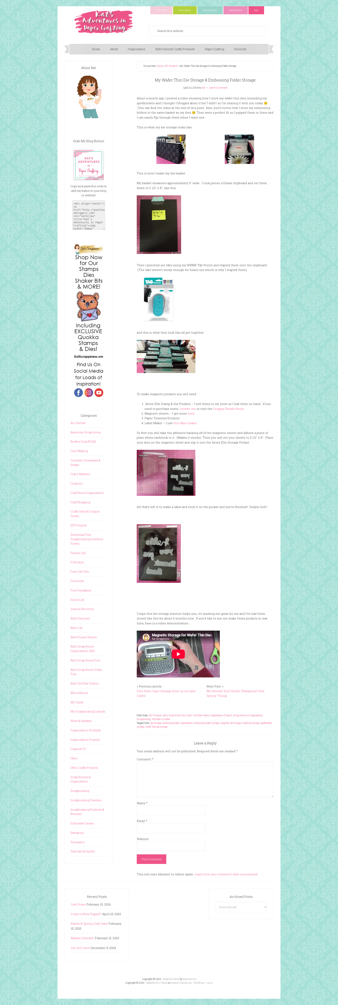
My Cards (76, 702)
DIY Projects (155, 715)
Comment (145, 759)
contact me (188, 409)
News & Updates (81, 721)
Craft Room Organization (87, 493)
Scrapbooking (143, 719)
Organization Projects (221, 715)
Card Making (79, 451)
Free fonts (77, 581)
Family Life (78, 553)
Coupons (76, 483)
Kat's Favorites (80, 618)
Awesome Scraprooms (85, 432)
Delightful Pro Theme (156, 982)
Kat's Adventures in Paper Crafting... (103, 22)
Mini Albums (79, 693)
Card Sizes (78, 904)
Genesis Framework (181, 982)
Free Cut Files (79, 571)
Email (142, 821)
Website (143, 839)
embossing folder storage (206, 722)
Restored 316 (189, 979)
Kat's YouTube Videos (198, 715)
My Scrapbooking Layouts (87, 711)
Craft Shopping (80, 502)
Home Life (77, 600)
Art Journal (77, 423)
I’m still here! (80, 948)
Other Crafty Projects (84, 768)
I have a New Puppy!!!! (86, 914)
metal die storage (250, 722)
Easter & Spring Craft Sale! (89, 923)
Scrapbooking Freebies (86, 800)
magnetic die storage (230, 722)
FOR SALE (77, 562)
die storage (155, 722)
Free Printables (80, 590)
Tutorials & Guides (161, 719)
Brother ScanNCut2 (83, 441)
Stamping (76, 833)
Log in (210, 982)
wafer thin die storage (156, 726)
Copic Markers (80, 474)
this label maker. (185, 423)
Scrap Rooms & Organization (247, 715)
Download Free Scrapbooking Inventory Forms (86, 539)
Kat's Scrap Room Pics (174, 715)
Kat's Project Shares (83, 637)
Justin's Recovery (82, 609)
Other (74, 758)
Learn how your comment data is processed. (226, 874)
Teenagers (77, 842)
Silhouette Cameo (82, 823)
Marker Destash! (82, 938)
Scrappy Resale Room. (229, 409)
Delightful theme (171, 979)
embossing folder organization (177, 722)
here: (191, 413)
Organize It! (78, 749)
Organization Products (85, 730)
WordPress (199, 982)
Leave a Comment (218, 87)
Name (142, 803)
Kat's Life (76, 628)
